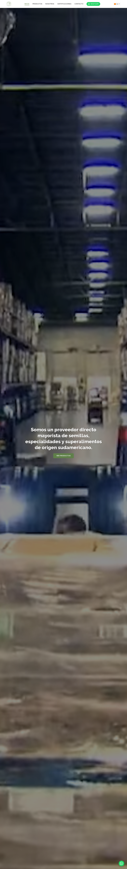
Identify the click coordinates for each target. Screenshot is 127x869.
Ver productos (63, 456)
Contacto (79, 4)
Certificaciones (64, 4)
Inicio (27, 4)
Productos (37, 4)
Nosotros (49, 4)
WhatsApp (95, 4)
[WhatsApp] (121, 863)
